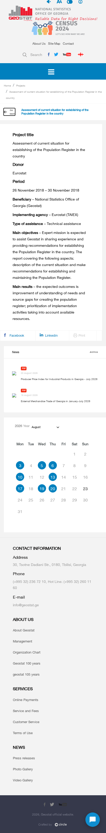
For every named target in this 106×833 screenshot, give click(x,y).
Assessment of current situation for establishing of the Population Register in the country (55, 111)
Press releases (24, 758)
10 (20, 477)
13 (52, 477)
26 (42, 500)
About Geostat (23, 630)
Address (20, 557)
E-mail (19, 597)
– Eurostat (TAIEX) (45, 214)
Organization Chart (26, 652)
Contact (68, 43)
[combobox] (45, 427)
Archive (94, 352)
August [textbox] (36, 427)
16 (85, 477)
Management (22, 641)
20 (52, 488)
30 (85, 500)
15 (74, 477)
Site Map (54, 43)
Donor (18, 164)
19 (42, 488)
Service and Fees (26, 711)
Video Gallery (23, 780)
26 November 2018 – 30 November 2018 (46, 190)
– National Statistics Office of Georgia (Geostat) (46, 202)
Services (23, 688)
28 (63, 500)
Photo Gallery (23, 769)
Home (7, 85)
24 (20, 500)
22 (74, 488)
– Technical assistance (47, 223)
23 (85, 488)
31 (20, 511)
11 (31, 477)
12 (42, 477)
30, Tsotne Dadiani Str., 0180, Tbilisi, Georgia (49, 564)
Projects (20, 85)
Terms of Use (23, 733)
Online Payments (25, 700)
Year (22, 426)
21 (63, 488)
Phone (19, 573)
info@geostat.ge (26, 605)
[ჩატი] (92, 819)
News (15, 352)
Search (36, 54)
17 (20, 488)
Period (18, 181)
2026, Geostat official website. (53, 814)
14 (63, 477)
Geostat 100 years (26, 663)
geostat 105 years (26, 674)
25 (31, 500)
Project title (23, 134)
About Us (39, 43)
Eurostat (19, 173)
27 (52, 500)
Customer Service (26, 722)
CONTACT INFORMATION (37, 548)
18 (31, 488)
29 (74, 500)
